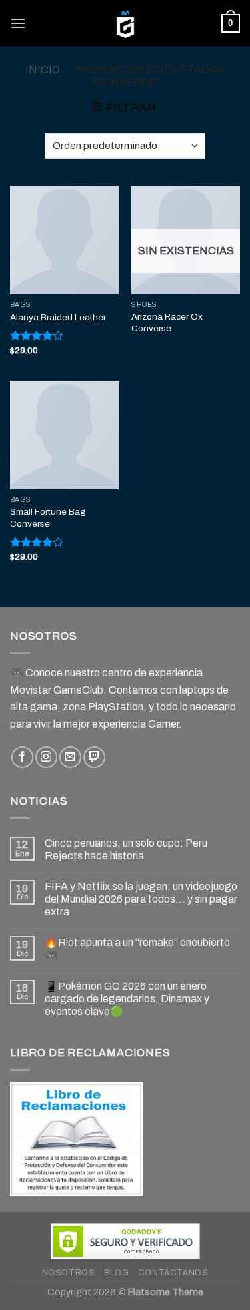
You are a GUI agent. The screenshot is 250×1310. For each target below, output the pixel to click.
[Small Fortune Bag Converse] (64, 435)
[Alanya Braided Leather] (64, 240)
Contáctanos (173, 1272)
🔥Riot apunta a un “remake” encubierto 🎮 (137, 949)
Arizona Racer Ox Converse (167, 322)
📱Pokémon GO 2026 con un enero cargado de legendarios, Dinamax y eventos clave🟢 (127, 999)
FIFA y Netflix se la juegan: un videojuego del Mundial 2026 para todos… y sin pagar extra (141, 899)
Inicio (42, 69)
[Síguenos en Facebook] (22, 757)
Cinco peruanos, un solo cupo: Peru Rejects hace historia (126, 849)
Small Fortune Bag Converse (48, 518)
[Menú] (18, 23)
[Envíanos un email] (70, 757)
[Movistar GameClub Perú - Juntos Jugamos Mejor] (125, 23)
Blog (116, 1272)
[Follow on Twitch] (94, 757)
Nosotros (68, 1272)
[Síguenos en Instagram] (46, 757)
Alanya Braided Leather (58, 317)
